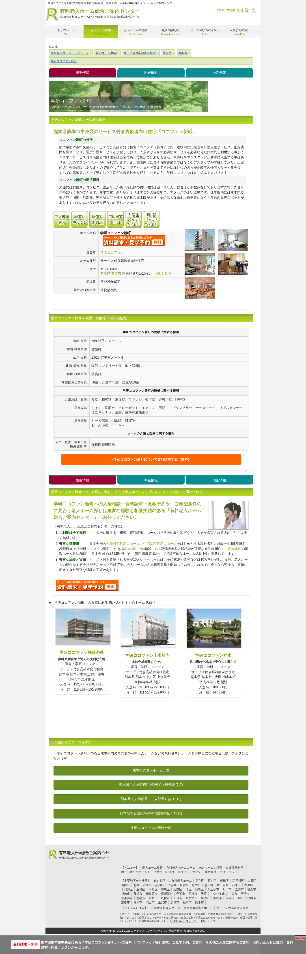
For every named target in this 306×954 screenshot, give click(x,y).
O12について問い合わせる (87, 585)
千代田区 (127, 889)
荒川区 (212, 880)
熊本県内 (131, 549)
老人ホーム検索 (152, 867)
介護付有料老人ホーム (123, 543)
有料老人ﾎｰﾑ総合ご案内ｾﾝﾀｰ (84, 855)
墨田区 (209, 885)
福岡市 (187, 902)
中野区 (153, 889)
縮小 (240, 10)
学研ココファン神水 (213, 655)
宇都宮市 (127, 898)
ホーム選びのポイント (135, 872)
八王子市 (213, 889)
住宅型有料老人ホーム (160, 543)
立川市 (239, 889)
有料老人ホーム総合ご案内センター (100, 13)
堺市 (241, 898)
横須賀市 (167, 893)
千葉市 (180, 893)
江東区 (147, 885)
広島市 (174, 902)
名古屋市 (191, 898)
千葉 (204, 893)
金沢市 (162, 902)
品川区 (159, 885)
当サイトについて (189, 872)
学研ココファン (112, 252)
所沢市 (245, 893)
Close (300, 937)
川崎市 (125, 893)
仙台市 (177, 898)
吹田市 (251, 898)
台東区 (236, 885)
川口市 (232, 893)
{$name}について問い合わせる (134, 240)
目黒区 (199, 889)
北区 (136, 885)
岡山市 (150, 902)
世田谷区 (222, 885)
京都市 (125, 902)
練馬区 (165, 889)
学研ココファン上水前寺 (147, 655)
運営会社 (210, 872)
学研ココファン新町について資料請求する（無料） (152, 459)
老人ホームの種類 (210, 867)
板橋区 (224, 880)
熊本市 (199, 902)
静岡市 (205, 898)
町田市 (227, 889)
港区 (189, 889)
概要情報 (82, 73)
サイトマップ (228, 872)
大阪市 (230, 898)
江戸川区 (238, 880)
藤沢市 (138, 893)
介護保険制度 (234, 867)
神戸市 (138, 902)
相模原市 (151, 893)
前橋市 (140, 898)
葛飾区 (125, 885)
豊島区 (140, 889)
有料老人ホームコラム (180, 867)
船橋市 (193, 893)
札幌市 (165, 898)
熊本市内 (234, 549)
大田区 (252, 880)
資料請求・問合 (25, 944)
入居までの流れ (164, 872)
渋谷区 (172, 885)
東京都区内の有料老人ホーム (173, 880)
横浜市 (251, 889)
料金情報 (151, 73)
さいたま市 (217, 893)
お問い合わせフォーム (183, 921)
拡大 (253, 10)
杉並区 (196, 885)
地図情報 (219, 73)
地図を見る (163, 273)
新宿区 (184, 885)
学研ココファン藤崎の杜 (82, 652)
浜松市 (217, 898)
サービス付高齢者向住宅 (232, 908)
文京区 (177, 889)
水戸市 (153, 898)
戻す (246, 10)
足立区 (199, 880)
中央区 (248, 885)
